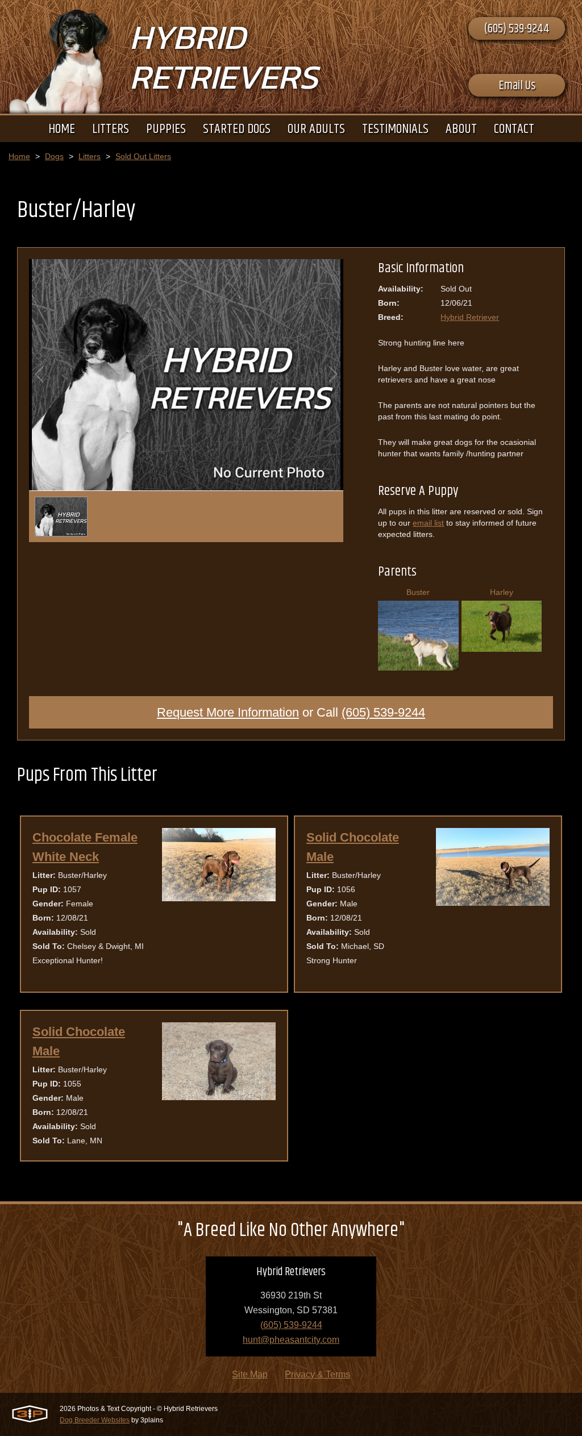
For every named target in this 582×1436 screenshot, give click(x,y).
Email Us (516, 85)
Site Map (250, 1374)
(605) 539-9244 (517, 29)
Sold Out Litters (143, 156)
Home (19, 156)
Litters (89, 156)
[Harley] (502, 647)
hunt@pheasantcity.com (291, 1340)
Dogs (54, 156)
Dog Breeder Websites (95, 1420)
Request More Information (228, 712)
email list (428, 522)
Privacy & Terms (317, 1374)
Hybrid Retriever (469, 317)
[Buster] (418, 666)
